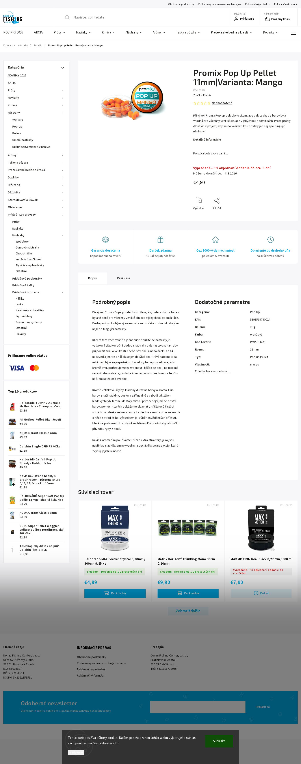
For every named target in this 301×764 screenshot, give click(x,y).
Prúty (11, 90)
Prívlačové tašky (23, 285)
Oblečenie (15, 207)
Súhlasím (219, 741)
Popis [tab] (92, 278)
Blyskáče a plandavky (30, 265)
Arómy (12, 155)
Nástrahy (14, 113)
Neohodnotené (222, 103)
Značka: (202, 95)
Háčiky (20, 299)
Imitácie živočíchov (28, 259)
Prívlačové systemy (29, 322)
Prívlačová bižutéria (25, 292)
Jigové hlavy (24, 316)
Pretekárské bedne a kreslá (26, 170)
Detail (264, 593)
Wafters (17, 120)
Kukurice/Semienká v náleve (31, 147)
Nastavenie (76, 752)
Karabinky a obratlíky (30, 310)
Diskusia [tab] (123, 278)
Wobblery (22, 241)
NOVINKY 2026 (17, 75)
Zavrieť (285, 215)
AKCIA (12, 83)
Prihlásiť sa (263, 707)
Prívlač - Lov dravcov (22, 215)
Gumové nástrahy (27, 247)
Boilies (16, 133)
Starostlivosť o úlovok (23, 200)
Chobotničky (24, 253)
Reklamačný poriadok (257, 4)
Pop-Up (17, 126)
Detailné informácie (207, 139)
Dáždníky (14, 192)
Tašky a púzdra (18, 163)
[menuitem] (15, 32)
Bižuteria (14, 185)
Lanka (19, 304)
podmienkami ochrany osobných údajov (86, 711)
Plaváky (21, 334)
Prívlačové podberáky (27, 278)
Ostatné (21, 271)
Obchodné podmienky (181, 4)
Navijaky (13, 98)
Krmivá (12, 105)
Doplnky (13, 177)
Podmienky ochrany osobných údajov (219, 4)
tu (117, 743)
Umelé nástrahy (22, 140)
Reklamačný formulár (286, 4)
